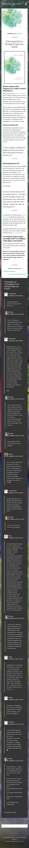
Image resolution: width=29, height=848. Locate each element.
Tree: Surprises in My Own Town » (17, 274)
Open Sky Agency (15, 841)
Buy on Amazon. (17, 232)
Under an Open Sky (16, 837)
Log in (22, 841)
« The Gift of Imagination (9, 271)
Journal (19, 33)
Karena (11, 312)
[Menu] (26, 4)
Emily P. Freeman (19, 93)
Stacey (10, 454)
